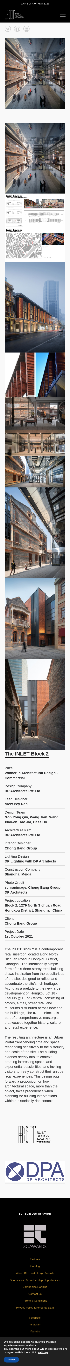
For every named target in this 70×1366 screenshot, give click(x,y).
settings (43, 1352)
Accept (11, 1359)
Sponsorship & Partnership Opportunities (35, 1280)
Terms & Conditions (35, 1300)
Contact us (35, 1293)
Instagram (35, 1324)
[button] (8, 29)
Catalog (35, 1266)
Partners (35, 1259)
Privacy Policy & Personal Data (35, 1307)
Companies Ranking (35, 1286)
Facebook (35, 1317)
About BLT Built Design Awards (35, 1273)
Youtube (35, 1331)
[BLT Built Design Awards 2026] (14, 14)
